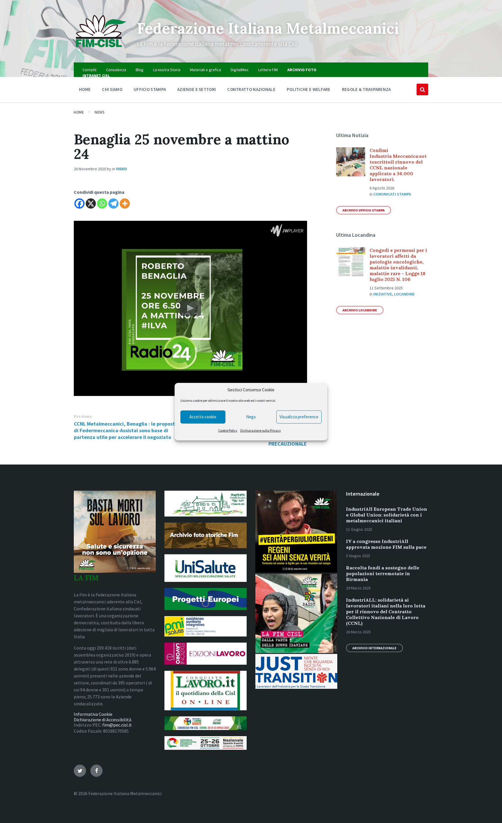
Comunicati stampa (392, 194)
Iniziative (382, 294)
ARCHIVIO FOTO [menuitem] (301, 69)
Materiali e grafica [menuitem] (205, 69)
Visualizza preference (298, 416)
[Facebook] (79, 203)
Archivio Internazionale (374, 648)
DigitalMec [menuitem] (240, 69)
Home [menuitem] (85, 89)
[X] (91, 203)
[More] (125, 203)
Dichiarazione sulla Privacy (260, 430)
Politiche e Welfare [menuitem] (309, 89)
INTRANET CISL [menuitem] (96, 75)
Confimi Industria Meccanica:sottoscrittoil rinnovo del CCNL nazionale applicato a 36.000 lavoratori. (398, 164)
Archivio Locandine (360, 310)
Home (79, 112)
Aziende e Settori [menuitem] (196, 89)
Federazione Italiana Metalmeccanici (268, 28)
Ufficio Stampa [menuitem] (150, 89)
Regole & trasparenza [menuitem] (366, 89)
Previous (83, 416)
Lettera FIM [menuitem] (268, 69)
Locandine (404, 294)
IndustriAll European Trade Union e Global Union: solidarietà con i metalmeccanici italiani (386, 514)
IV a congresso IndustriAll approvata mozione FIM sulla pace (386, 544)
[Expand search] (422, 89)
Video (121, 168)
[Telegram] (113, 203)
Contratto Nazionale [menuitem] (251, 89)
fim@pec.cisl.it (117, 725)
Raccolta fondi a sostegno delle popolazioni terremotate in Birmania (382, 573)
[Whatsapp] (102, 203)
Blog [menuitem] (140, 69)
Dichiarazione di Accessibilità (102, 719)
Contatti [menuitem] (89, 69)
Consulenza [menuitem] (116, 69)
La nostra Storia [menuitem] (166, 69)
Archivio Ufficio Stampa (364, 210)
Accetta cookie (202, 416)
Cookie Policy (227, 430)
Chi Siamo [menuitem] (112, 89)
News (99, 112)
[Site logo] (101, 51)
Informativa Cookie (93, 714)
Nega (251, 416)
